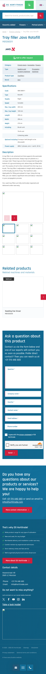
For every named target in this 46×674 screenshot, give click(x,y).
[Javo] (23, 49)
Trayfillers (21, 76)
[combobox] (19, 16)
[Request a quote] (29, 5)
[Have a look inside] (23, 624)
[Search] (40, 16)
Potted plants (22, 65)
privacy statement (25, 435)
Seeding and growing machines (24, 70)
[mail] (16, 668)
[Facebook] (8, 599)
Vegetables (31, 65)
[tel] (30, 668)
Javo (19, 80)
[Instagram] (18, 599)
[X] (3, 599)
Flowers (38, 65)
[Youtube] (13, 599)
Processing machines (35, 70)
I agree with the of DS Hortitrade (22, 436)
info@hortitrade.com (12, 502)
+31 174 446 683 (15, 499)
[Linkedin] (23, 599)
